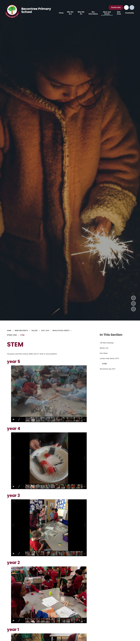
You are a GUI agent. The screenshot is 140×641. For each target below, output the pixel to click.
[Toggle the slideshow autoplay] (133, 309)
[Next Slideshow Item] (133, 298)
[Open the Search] (132, 7)
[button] (15, 391)
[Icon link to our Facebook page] (126, 7)
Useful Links (116, 7)
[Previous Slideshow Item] (133, 303)
